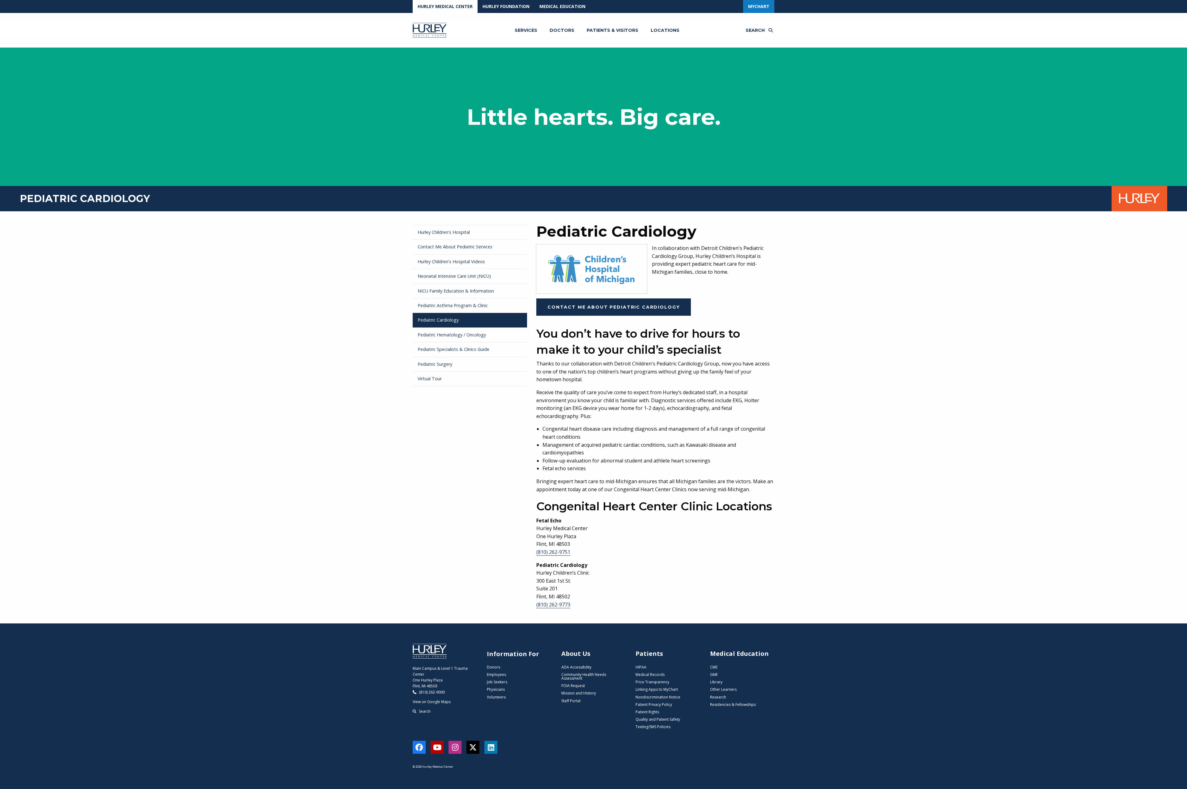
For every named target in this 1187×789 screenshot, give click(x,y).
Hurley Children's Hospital (444, 232)
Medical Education (562, 6)
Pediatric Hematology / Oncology (452, 335)
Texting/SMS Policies (653, 726)
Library (716, 682)
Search (424, 711)
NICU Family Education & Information (456, 291)
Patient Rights (647, 712)
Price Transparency (652, 682)
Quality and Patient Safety (658, 719)
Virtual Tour (430, 379)
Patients (649, 653)
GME (714, 674)
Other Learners (723, 689)
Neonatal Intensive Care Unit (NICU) (454, 276)
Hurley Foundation (506, 6)
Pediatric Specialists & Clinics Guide (453, 349)
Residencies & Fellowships (733, 704)
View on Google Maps (432, 701)
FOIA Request (573, 685)
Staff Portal (571, 700)
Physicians (496, 689)
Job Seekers (497, 682)
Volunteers (496, 697)
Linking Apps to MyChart (657, 689)
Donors (493, 667)
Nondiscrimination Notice (658, 697)
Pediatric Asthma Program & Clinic (453, 305)
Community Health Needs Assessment (583, 676)
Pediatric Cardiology (438, 320)
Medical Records (650, 674)
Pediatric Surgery (435, 364)
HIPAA (641, 667)
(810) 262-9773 (553, 604)
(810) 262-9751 (553, 552)
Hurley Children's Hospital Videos (451, 261)
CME (713, 667)
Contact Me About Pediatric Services (455, 247)
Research (718, 697)
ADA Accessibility (576, 667)
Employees (496, 674)
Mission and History (578, 693)
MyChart (758, 6)
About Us (575, 653)
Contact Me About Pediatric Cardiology (613, 307)
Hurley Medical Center (445, 6)
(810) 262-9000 (431, 692)
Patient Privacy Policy (654, 704)
